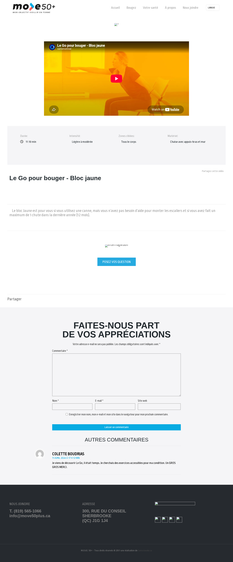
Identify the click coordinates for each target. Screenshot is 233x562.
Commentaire (60, 350)
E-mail (99, 400)
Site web (142, 400)
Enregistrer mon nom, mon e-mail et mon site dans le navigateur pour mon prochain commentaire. (118, 414)
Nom (55, 400)
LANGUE (211, 7)
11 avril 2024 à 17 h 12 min (66, 458)
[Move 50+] (34, 7)
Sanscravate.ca (145, 550)
